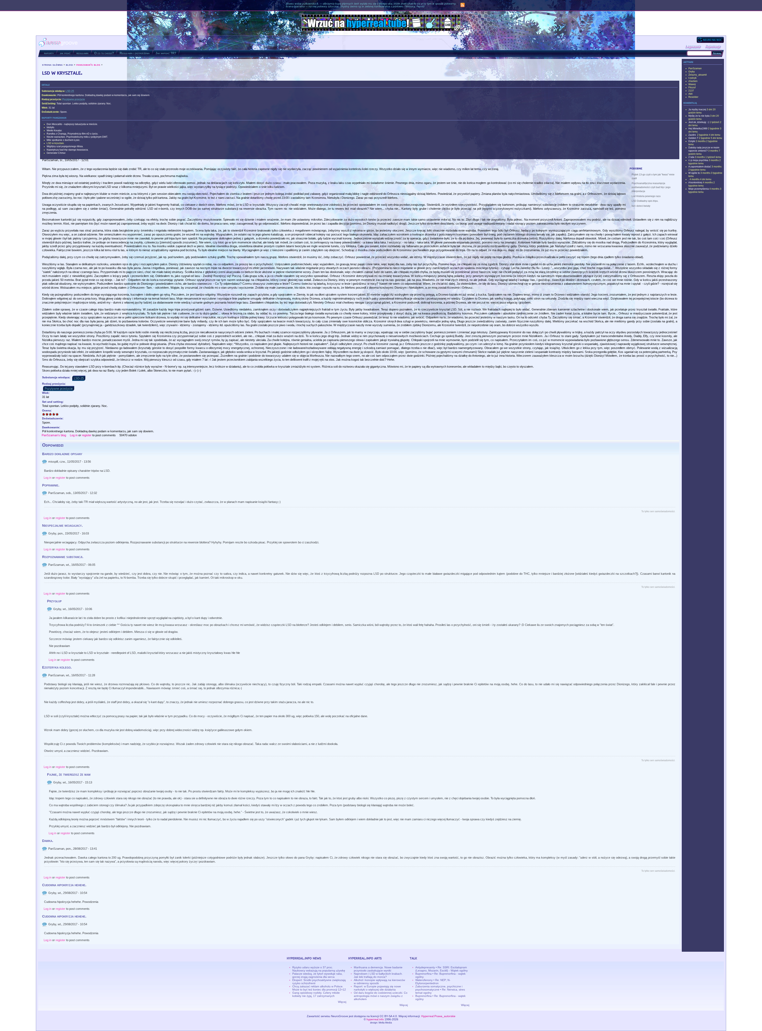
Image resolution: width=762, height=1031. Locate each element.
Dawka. (47, 841)
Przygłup (54, 601)
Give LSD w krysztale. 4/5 (54, 414)
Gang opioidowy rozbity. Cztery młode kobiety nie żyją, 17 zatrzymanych (316, 994)
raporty (49, 53)
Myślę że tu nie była (699, 115)
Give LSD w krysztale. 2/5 (47, 414)
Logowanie (692, 46)
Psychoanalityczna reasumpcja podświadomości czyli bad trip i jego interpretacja (651, 187)
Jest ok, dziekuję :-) (698, 122)
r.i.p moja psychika (698, 160)
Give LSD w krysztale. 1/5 (43, 414)
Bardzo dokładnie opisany (62, 454)
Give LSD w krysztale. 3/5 (50, 414)
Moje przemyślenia (698, 188)
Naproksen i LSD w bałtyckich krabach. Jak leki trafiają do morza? (378, 975)
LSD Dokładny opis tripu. (645, 201)
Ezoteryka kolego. (57, 667)
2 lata (691, 157)
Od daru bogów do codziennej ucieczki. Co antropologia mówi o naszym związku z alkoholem (380, 996)
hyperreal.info (375, 1019)
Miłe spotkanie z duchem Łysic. (63, 140)
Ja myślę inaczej (697, 109)
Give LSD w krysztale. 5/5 (57, 414)
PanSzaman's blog (54, 435)
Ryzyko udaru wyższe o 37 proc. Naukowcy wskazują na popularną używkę (318, 969)
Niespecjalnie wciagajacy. (62, 526)
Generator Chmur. (56, 153)
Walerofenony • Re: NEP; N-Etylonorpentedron (432, 981)
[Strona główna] (58, 43)
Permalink (44, 461)
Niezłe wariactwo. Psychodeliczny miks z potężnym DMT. (77, 136)
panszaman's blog (88, 64)
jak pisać (65, 53)
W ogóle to (694, 173)
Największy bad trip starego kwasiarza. (68, 149)
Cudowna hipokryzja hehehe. (64, 885)
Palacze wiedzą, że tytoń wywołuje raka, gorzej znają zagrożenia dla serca (317, 975)
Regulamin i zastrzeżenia (135, 53)
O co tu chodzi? (104, 53)
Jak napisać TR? (166, 53)
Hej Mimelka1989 (697, 128)
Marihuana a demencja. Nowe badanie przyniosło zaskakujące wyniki (378, 969)
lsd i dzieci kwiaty (641, 206)
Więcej (342, 1001)
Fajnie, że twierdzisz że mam (68, 774)
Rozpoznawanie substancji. (62, 557)
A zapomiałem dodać (699, 166)
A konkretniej (695, 182)
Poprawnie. (50, 485)
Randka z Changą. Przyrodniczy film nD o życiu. (72, 133)
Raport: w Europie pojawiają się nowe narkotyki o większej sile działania (377, 988)
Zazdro (692, 135)
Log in (74, 435)
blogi (69, 64)
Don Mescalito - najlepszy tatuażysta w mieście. (72, 124)
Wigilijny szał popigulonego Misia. (65, 146)
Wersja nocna (710, 40)
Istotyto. (51, 127)
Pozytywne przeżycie (73, 99)
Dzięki (691, 141)
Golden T (693, 138)
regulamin (82, 53)
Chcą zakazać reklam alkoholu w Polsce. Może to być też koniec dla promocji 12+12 (319, 988)
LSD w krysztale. (55, 143)
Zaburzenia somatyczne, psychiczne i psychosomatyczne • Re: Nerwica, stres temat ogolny (440, 989)
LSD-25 (70, 91)
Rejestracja (712, 46)
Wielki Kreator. (54, 130)
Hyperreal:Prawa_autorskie (438, 1016)
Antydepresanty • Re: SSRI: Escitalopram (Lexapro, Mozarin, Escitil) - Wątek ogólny (441, 969)
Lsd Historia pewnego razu (646, 196)
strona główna (52, 64)
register (86, 435)
